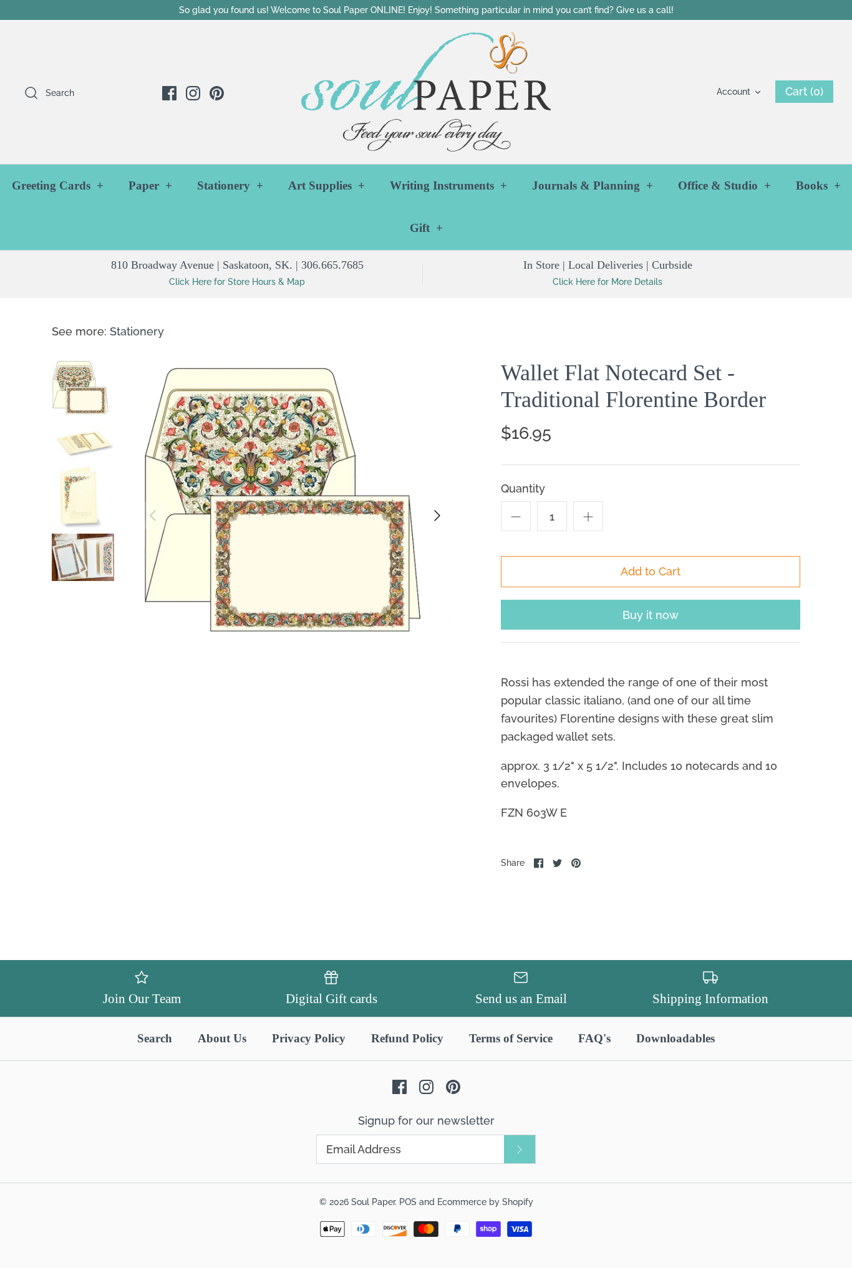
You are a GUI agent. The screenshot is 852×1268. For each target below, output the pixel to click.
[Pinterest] (217, 93)
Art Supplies (326, 185)
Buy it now (650, 615)
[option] (295, 515)
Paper (150, 185)
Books (818, 185)
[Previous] (153, 515)
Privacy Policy (309, 1038)
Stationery (230, 185)
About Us (222, 1038)
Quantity (523, 488)
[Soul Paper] (426, 91)
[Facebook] (169, 93)
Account (733, 91)
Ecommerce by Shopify (485, 1201)
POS (408, 1201)
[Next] (437, 515)
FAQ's (594, 1038)
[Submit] (519, 1149)
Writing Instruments (448, 185)
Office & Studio (724, 185)
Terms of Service (511, 1038)
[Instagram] (193, 93)
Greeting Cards (58, 185)
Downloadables (675, 1038)
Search (154, 1038)
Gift (426, 227)
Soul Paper (373, 1201)
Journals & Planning (592, 185)
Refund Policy (407, 1038)
